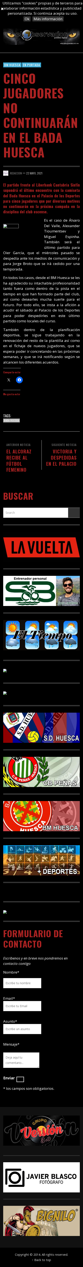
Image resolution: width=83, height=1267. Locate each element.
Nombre (11, 972)
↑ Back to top (41, 1260)
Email (8, 998)
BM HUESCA (12, 64)
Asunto (10, 1021)
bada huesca (11, 420)
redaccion (16, 173)
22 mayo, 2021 (34, 173)
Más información (48, 18)
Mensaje (11, 1044)
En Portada (31, 64)
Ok (27, 18)
